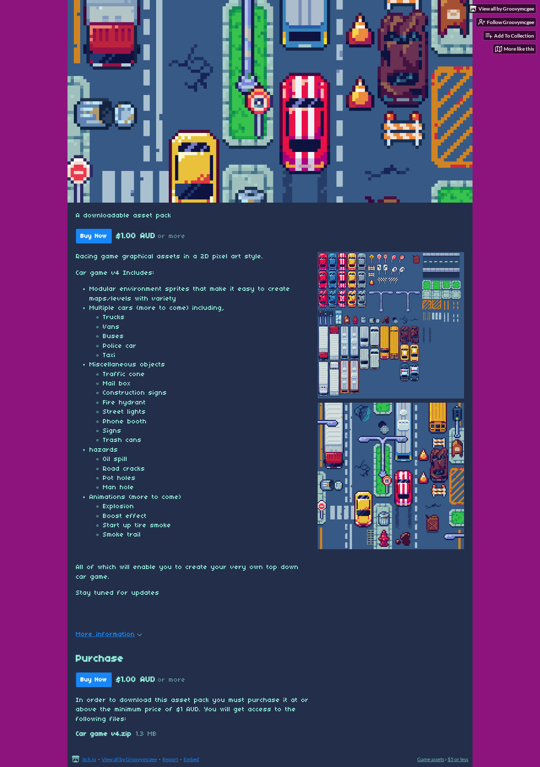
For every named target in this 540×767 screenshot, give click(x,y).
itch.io (89, 759)
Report (170, 759)
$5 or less (458, 759)
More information (105, 634)
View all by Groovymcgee (129, 759)
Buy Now (94, 236)
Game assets (430, 759)
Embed (191, 759)
